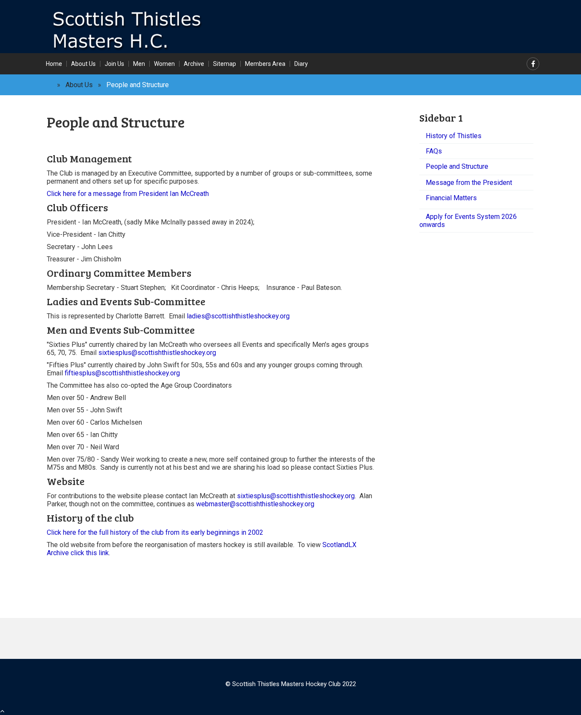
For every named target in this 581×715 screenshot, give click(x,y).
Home (54, 64)
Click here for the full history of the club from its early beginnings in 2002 (155, 532)
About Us (83, 64)
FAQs (434, 151)
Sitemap (224, 64)
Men (139, 64)
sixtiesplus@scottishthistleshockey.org (157, 353)
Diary (301, 64)
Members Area (265, 64)
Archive (194, 64)
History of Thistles (453, 136)
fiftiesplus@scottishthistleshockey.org (122, 373)
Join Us (114, 64)
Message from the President (469, 183)
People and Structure (457, 166)
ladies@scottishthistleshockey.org (238, 316)
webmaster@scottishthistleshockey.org (255, 504)
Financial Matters (451, 198)
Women (164, 64)
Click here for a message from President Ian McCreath (128, 194)
